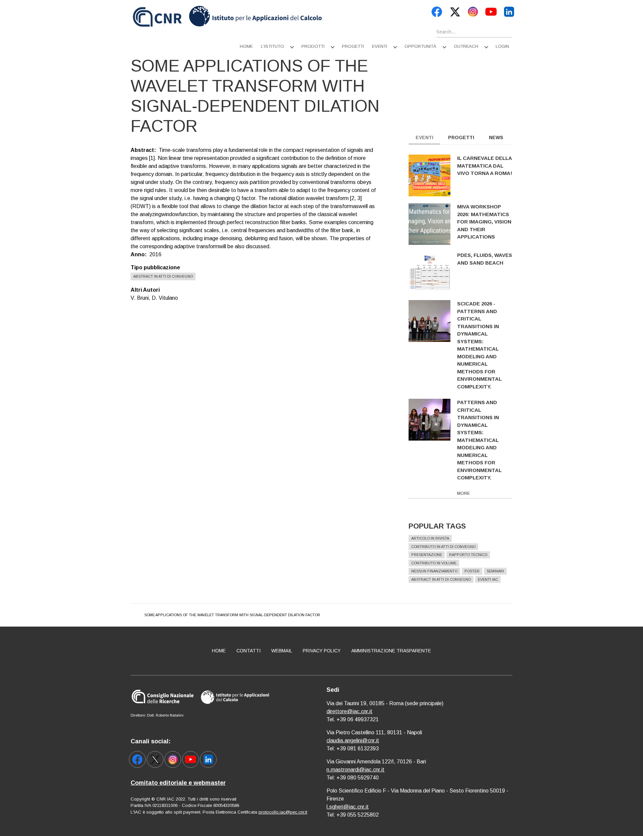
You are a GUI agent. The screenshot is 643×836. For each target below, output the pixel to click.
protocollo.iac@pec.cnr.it (283, 812)
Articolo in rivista (430, 538)
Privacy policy (322, 650)
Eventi (379, 46)
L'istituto (272, 46)
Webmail (281, 650)
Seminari (495, 571)
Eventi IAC (488, 579)
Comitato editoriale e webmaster (178, 782)
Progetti (353, 46)
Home (246, 46)
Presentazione (426, 555)
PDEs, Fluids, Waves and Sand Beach (484, 259)
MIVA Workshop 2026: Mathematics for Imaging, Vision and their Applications (484, 222)
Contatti (248, 650)
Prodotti (313, 46)
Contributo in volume (433, 563)
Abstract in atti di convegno (163, 276)
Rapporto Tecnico (468, 555)
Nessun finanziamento (434, 571)
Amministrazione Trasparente (391, 650)
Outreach (466, 46)
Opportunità (420, 46)
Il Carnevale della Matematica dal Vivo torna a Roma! (484, 165)
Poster (472, 571)
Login (502, 46)
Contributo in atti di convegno (443, 547)
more (463, 493)
